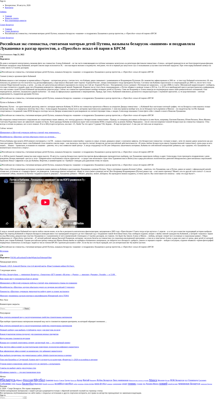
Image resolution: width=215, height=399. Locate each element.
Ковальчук (93, 380)
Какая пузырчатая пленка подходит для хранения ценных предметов (29, 334)
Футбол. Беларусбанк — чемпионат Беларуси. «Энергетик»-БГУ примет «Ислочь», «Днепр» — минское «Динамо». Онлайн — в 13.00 (58, 274)
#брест (19, 380)
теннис (132, 383)
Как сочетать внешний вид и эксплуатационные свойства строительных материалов (36, 317)
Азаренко (49, 380)
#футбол (39, 380)
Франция (19, 384)
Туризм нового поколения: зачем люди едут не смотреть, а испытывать (30, 364)
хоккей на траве (173, 384)
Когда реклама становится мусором (15, 338)
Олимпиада (193, 380)
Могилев (161, 380)
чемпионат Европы (206, 384)
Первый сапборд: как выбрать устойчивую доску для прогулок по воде (30, 330)
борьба (45, 384)
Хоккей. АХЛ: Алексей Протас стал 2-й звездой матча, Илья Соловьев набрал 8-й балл (37, 266)
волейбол (59, 383)
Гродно (67, 380)
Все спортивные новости (15, 20)
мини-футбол (100, 384)
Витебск (56, 380)
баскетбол (28, 383)
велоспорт (51, 384)
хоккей (163, 383)
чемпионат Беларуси (189, 383)
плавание (109, 384)
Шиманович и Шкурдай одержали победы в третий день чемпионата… (30, 132)
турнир (139, 384)
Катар (79, 380)
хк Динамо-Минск (151, 384)
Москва (167, 380)
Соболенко (5, 383)
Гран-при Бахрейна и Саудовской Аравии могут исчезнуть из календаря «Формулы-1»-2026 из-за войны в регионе (49, 360)
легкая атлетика (89, 384)
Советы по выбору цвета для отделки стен (18, 368)
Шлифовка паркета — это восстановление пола (20, 372)
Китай (86, 380)
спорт (124, 383)
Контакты (9, 7)
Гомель (61, 380)
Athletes (3, 12)
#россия (28, 380)
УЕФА (13, 384)
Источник (4, 251)
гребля (75, 384)
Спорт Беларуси (7, 25)
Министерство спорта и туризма (139, 380)
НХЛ (186, 380)
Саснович (202, 380)
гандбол (68, 383)
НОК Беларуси (177, 380)
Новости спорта (12, 18)
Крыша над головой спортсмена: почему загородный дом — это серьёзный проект (35, 343)
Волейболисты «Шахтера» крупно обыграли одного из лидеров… (28, 137)
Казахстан (74, 380)
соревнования (117, 384)
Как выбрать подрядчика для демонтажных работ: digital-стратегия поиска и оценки (36, 355)
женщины (81, 384)
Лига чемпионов (121, 380)
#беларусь (8, 380)
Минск (153, 380)
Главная (8, 16)
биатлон (38, 383)
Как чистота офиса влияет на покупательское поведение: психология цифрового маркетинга (39, 347)
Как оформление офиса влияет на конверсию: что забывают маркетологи (31, 351)
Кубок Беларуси (104, 380)
